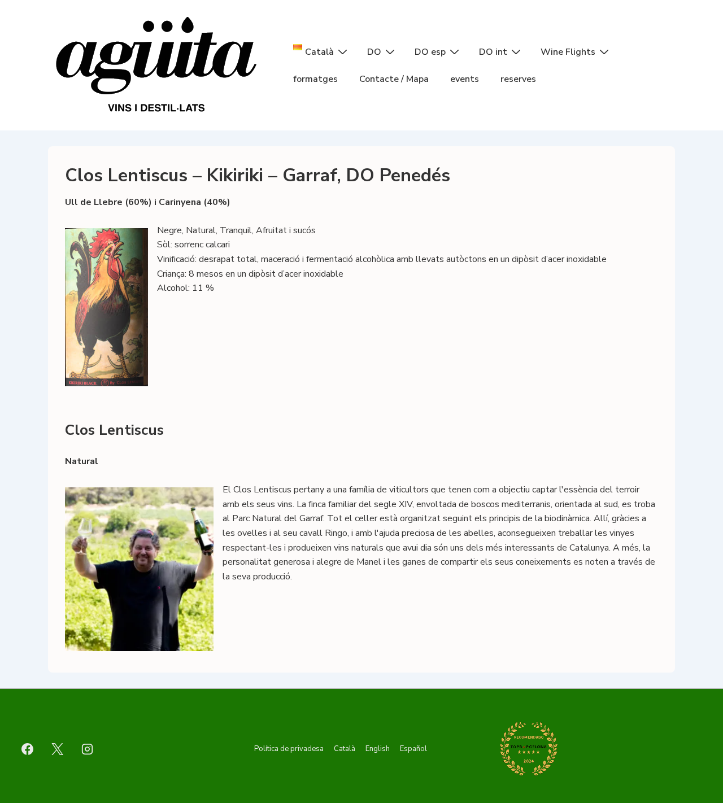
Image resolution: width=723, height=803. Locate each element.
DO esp (430, 52)
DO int (493, 52)
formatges (315, 79)
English (377, 749)
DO (374, 52)
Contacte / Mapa (394, 79)
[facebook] (27, 749)
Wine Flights (568, 52)
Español (413, 749)
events (464, 79)
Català (344, 749)
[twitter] (57, 749)
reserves (518, 79)
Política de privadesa (289, 749)
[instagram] (87, 749)
